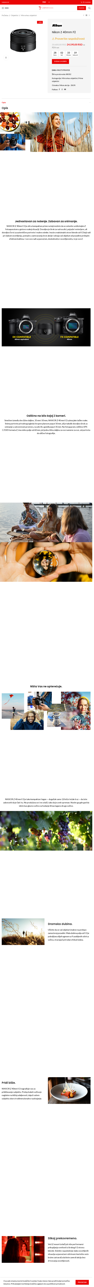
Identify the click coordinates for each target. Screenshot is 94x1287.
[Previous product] (83, 15)
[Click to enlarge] (6, 57)
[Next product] (89, 15)
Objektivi (14, 15)
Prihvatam (82, 1282)
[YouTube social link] (65, 89)
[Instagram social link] (62, 89)
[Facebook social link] (59, 89)
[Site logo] (46, 8)
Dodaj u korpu (60, 61)
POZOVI (81, 8)
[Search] (89, 8)
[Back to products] (86, 15)
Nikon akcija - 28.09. (67, 85)
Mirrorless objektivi (29, 15)
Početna (5, 15)
